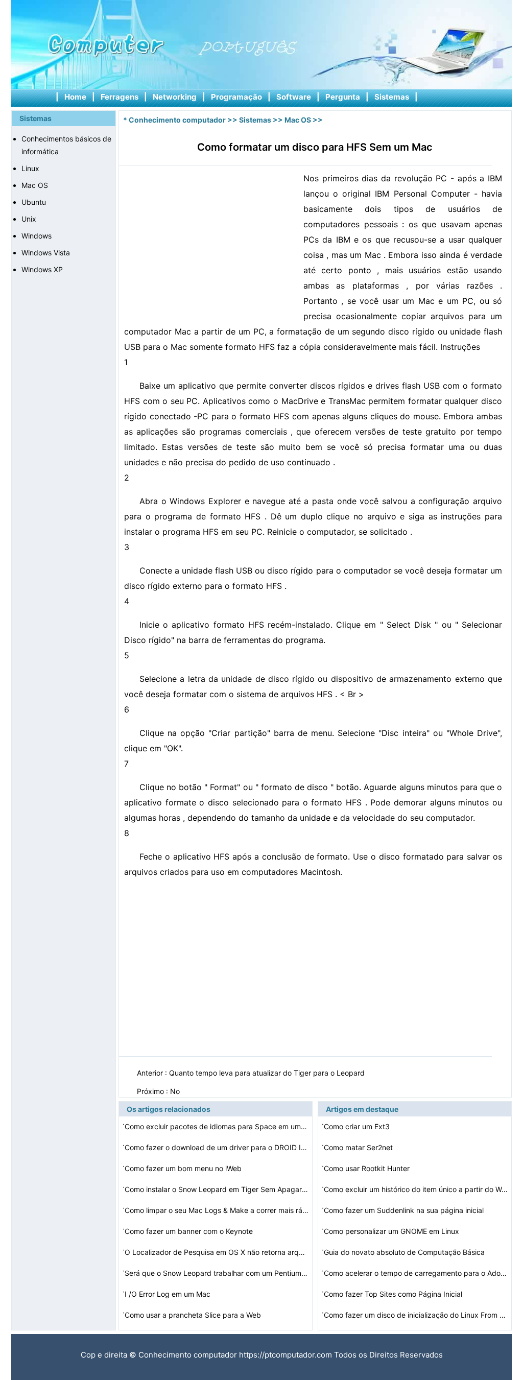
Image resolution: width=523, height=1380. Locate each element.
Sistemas (391, 97)
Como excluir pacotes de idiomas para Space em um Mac (216, 1126)
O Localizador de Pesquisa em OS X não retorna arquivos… (216, 1252)
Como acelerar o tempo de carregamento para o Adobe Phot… (416, 1273)
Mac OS (34, 185)
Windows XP (42, 269)
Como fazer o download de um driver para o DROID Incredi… (216, 1147)
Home (75, 97)
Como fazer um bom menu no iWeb (184, 1168)
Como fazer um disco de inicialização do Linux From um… (416, 1315)
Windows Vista (45, 252)
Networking (175, 97)
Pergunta (342, 97)
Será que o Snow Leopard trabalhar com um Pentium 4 (216, 1273)
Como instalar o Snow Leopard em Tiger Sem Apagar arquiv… (216, 1189)
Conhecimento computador (177, 119)
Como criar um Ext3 (358, 1126)
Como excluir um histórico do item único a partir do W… (416, 1189)
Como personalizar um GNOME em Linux (392, 1231)
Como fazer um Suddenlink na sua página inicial (405, 1210)
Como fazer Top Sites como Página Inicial (394, 1294)
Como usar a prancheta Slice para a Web (194, 1315)
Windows (36, 235)
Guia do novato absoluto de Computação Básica (405, 1252)
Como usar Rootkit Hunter (368, 1168)
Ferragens (119, 97)
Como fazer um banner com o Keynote (190, 1231)
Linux (30, 168)
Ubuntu (33, 202)
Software (293, 97)
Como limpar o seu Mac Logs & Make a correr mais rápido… (216, 1210)
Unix (28, 219)
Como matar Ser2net (359, 1147)
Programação (236, 97)
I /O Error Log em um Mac (168, 1294)
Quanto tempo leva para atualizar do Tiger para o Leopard (268, 1072)
